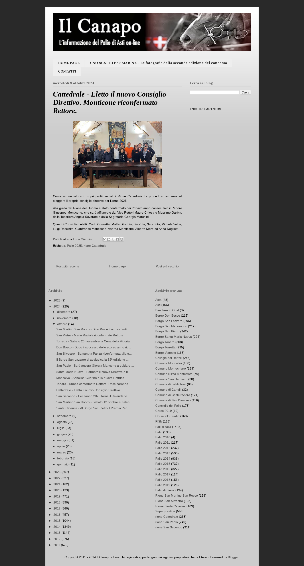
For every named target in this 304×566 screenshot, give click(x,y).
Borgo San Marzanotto (171, 326)
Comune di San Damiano (173, 400)
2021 (57, 484)
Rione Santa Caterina (170, 506)
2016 (57, 514)
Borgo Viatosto (165, 352)
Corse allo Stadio (167, 416)
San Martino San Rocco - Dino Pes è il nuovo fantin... (93, 329)
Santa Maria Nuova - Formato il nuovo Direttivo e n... (93, 372)
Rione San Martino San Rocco (176, 495)
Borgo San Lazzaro (168, 321)
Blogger (233, 557)
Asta (158, 299)
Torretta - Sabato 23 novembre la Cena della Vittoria (93, 341)
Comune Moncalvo (168, 363)
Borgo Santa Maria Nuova (173, 336)
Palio (158, 432)
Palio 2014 (162, 458)
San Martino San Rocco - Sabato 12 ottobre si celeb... (94, 402)
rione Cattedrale (95, 245)
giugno (62, 434)
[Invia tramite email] (104, 239)
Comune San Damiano (171, 379)
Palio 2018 (162, 479)
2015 (57, 520)
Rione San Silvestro (169, 501)
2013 (57, 532)
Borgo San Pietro (167, 331)
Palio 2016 (162, 469)
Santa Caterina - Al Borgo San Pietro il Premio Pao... (93, 408)
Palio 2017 (162, 474)
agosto (62, 422)
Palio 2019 (162, 485)
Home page (117, 266)
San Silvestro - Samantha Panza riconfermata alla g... (94, 353)
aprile (61, 446)
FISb (158, 421)
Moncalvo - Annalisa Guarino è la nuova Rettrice (90, 378)
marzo (62, 452)
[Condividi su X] (113, 239)
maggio (63, 440)
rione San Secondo (168, 527)
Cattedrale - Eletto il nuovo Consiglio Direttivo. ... (90, 390)
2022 (57, 478)
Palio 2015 (162, 463)
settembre (64, 416)
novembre (64, 318)
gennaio (63, 464)
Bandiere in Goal (167, 310)
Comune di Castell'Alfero (172, 395)
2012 (57, 539)
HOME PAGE (69, 63)
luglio (61, 428)
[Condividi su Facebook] (117, 239)
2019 (57, 496)
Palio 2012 (162, 448)
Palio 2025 (74, 245)
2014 (57, 526)
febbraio (63, 458)
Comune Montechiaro (170, 368)
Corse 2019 (163, 410)
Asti (157, 305)
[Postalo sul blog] (109, 239)
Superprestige (165, 511)
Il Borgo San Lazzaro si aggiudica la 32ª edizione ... (92, 359)
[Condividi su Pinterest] (121, 239)
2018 (57, 502)
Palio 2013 (162, 453)
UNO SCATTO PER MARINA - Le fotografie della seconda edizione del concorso (158, 63)
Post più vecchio (167, 266)
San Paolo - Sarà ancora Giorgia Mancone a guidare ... (95, 365)
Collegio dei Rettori (168, 358)
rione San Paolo (166, 522)
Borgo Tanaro (164, 342)
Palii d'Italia (163, 427)
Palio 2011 (162, 442)
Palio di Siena (164, 490)
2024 (57, 306)
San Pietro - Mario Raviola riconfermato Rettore (89, 335)
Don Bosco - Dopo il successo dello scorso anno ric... (93, 347)
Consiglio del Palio (168, 405)
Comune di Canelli (168, 389)
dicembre (64, 311)
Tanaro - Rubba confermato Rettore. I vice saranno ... (94, 384)
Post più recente (67, 266)
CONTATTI (67, 71)
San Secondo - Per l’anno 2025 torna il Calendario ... (93, 396)
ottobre (62, 324)
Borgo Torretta (165, 347)
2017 (57, 508)
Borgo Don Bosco (167, 315)
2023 (57, 472)
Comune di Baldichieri (170, 384)
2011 (57, 545)
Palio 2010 (162, 437)
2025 (57, 300)
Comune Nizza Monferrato (174, 374)
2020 (57, 490)
